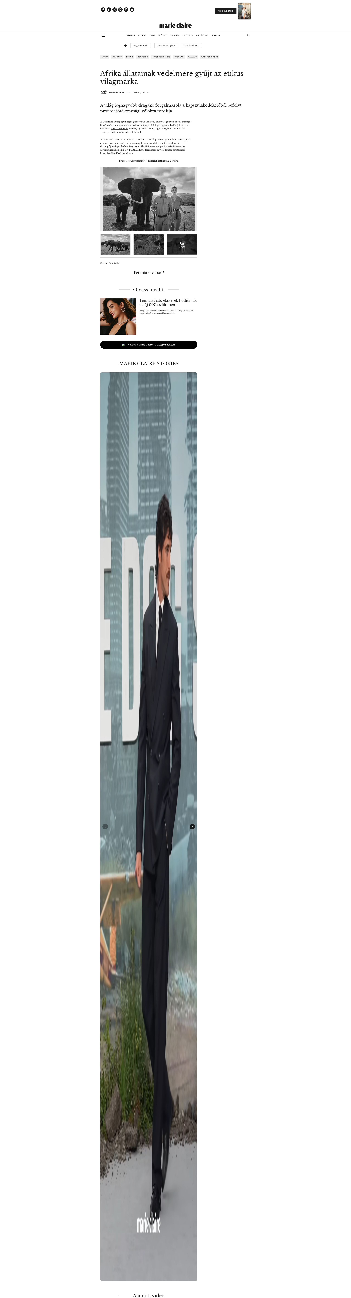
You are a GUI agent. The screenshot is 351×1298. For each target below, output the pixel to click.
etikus (129, 57)
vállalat (192, 57)
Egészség (188, 35)
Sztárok (142, 35)
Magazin (131, 35)
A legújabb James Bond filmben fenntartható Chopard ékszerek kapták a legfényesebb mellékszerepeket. (166, 312)
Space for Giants (161, 57)
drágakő (117, 57)
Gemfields (143, 57)
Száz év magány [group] (166, 45)
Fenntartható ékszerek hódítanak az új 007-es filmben (168, 302)
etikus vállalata (146, 121)
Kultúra (216, 35)
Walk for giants (209, 57)
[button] (148, 826)
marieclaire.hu (117, 93)
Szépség (162, 35)
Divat (152, 35)
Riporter (175, 35)
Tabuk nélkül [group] (191, 45)
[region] (148, 826)
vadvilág (179, 57)
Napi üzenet (202, 35)
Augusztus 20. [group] (140, 45)
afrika (105, 57)
